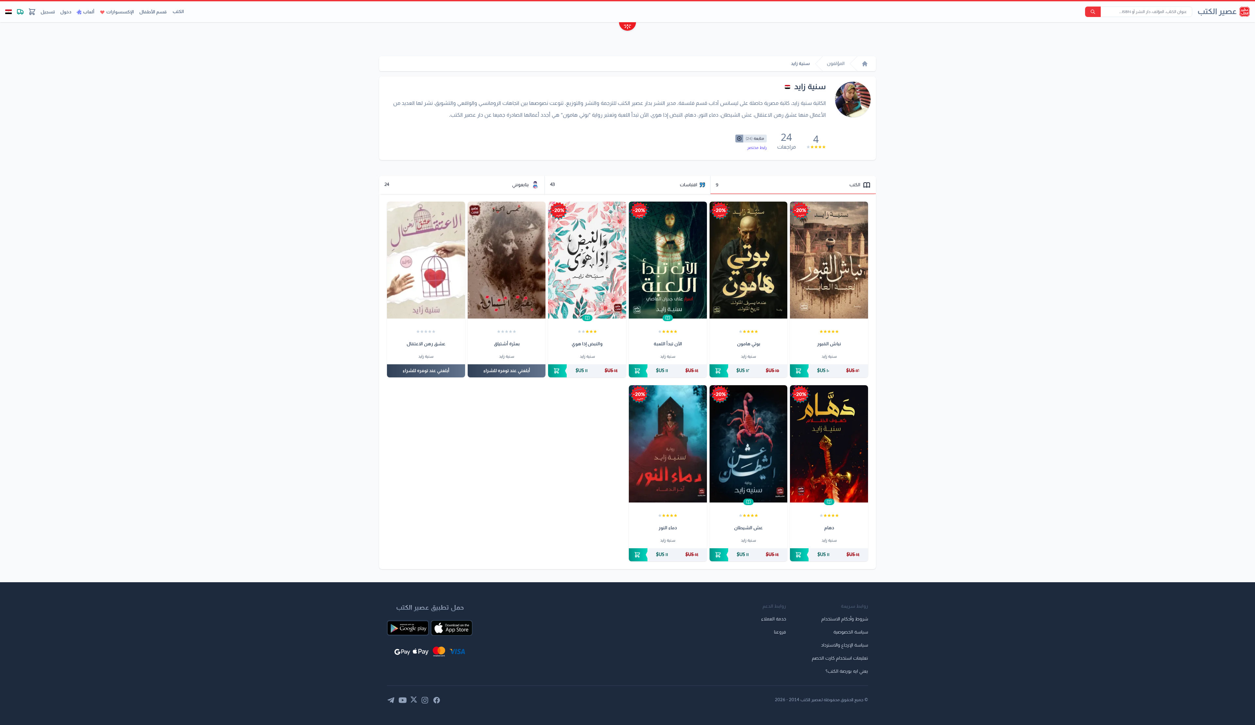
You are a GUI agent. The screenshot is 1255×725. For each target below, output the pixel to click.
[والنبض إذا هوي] (587, 260)
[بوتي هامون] (749, 260)
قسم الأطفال (153, 12)
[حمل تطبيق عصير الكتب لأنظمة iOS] (452, 628)
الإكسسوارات (120, 12)
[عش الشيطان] (749, 443)
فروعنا (780, 632)
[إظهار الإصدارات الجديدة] (627, 27)
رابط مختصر (757, 148)
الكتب (178, 11)
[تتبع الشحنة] (20, 11)
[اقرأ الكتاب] (667, 318)
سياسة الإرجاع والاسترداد (844, 645)
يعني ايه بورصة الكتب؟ (847, 671)
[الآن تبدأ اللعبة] (668, 260)
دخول (65, 12)
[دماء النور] (668, 443)
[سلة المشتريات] (32, 11)
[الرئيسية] (865, 63)
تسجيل (48, 12)
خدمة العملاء (773, 619)
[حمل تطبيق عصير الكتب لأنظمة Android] (408, 628)
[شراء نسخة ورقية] (829, 370)
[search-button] (1093, 12)
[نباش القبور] (829, 260)
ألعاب (88, 12)
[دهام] (829, 443)
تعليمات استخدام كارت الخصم (840, 658)
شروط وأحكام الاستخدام (844, 619)
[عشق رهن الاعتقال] (426, 260)
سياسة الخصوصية (850, 632)
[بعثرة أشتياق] (507, 260)
